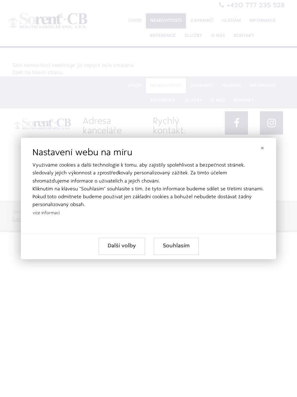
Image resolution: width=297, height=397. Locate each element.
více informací (46, 213)
